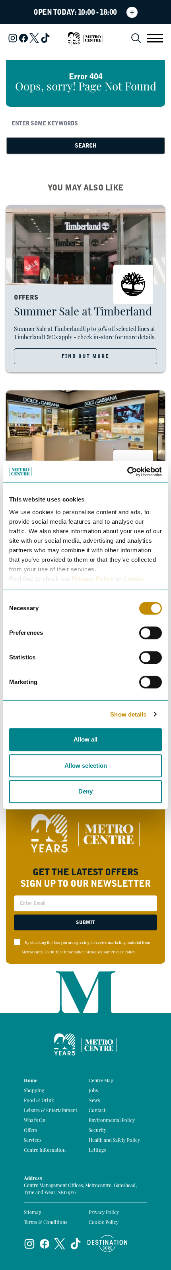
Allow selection (85, 765)
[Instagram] (12, 38)
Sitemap (32, 1212)
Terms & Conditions (45, 1222)
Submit (85, 922)
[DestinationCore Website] (107, 1243)
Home (30, 1081)
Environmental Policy (112, 1120)
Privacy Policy (93, 578)
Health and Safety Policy (114, 1140)
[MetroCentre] (85, 38)
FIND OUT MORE (85, 356)
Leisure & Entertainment (50, 1111)
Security (97, 1130)
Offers (30, 1130)
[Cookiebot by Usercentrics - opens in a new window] (127, 472)
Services (32, 1140)
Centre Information (45, 1150)
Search (86, 146)
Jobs (93, 1091)
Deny (85, 791)
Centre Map (101, 1081)
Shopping (34, 1091)
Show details (128, 714)
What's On (34, 1120)
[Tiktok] (45, 38)
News (94, 1101)
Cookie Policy (104, 1222)
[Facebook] (23, 38)
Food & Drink (39, 1101)
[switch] (150, 632)
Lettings (97, 1150)
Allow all (85, 739)
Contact (97, 1111)
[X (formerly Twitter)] (34, 38)
